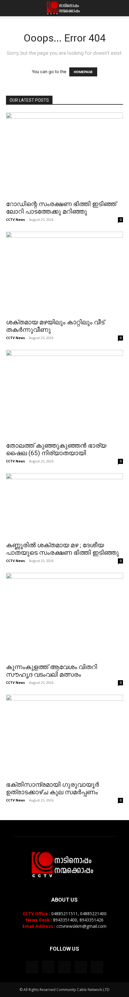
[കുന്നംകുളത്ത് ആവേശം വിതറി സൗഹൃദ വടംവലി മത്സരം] (64, 616)
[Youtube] (97, 967)
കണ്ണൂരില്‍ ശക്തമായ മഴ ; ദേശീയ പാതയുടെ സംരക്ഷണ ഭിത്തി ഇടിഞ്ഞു (62, 549)
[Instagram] (48, 967)
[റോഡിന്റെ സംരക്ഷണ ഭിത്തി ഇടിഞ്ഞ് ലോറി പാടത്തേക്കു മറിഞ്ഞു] (64, 154)
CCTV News (15, 219)
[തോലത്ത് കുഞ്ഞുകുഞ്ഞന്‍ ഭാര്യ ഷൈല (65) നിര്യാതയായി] (64, 394)
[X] (81, 967)
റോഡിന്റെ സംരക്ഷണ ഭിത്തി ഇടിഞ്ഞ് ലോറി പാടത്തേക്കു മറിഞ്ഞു (61, 207)
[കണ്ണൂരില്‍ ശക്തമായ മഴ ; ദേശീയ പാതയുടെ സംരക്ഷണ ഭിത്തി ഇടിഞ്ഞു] (64, 505)
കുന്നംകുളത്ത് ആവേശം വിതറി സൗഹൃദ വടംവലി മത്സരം (51, 670)
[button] (10, 8)
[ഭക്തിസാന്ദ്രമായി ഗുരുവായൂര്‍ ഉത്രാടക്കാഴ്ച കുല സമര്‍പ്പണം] (64, 736)
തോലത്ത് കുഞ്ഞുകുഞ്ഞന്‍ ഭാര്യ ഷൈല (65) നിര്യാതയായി (56, 449)
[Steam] (64, 967)
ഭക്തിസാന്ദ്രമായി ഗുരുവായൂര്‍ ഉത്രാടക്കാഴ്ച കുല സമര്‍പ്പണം (52, 788)
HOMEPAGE (83, 72)
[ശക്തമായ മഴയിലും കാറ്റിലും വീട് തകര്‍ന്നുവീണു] (64, 273)
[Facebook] (32, 967)
